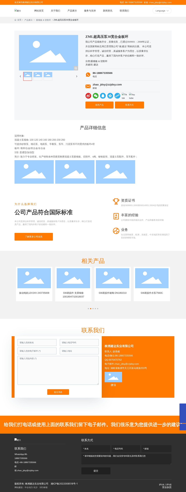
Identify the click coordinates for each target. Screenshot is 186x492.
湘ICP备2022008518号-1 (64, 483)
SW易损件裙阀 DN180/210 (73, 293)
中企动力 (29, 487)
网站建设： (20, 487)
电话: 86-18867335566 (131, 2)
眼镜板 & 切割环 (43, 20)
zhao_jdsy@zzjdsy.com (107, 84)
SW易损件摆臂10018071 (152, 293)
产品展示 (28, 20)
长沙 (36, 487)
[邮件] (182, 407)
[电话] (182, 413)
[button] (88, 308)
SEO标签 (44, 487)
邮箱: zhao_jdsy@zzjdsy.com (157, 2)
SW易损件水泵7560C (112, 293)
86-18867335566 (102, 73)
